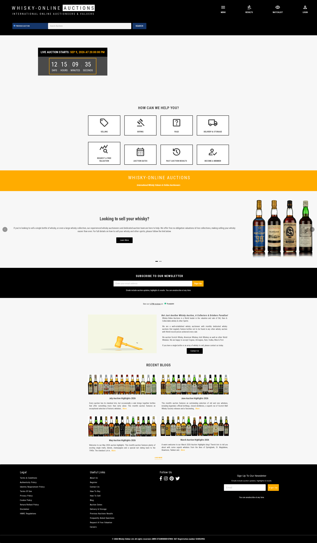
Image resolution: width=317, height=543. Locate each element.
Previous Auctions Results (101, 513)
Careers (93, 527)
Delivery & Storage (98, 509)
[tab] (156, 261)
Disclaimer (24, 509)
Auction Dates (96, 504)
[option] (158, 66)
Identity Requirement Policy (32, 487)
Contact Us (95, 487)
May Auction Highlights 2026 (122, 440)
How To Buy (95, 491)
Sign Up (198, 283)
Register (93, 482)
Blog (92, 500)
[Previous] (4, 229)
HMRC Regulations (28, 513)
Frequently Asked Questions (102, 518)
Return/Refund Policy (29, 504)
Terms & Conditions (28, 478)
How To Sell (95, 496)
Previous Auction (23, 26)
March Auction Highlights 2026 (195, 439)
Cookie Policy (26, 500)
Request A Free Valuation (101, 522)
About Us (94, 478)
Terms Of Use (26, 491)
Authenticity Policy (28, 482)
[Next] (312, 229)
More (125, 408)
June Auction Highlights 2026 (194, 398)
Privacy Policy (26, 496)
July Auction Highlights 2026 (122, 398)
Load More (158, 458)
